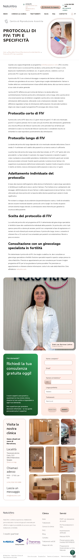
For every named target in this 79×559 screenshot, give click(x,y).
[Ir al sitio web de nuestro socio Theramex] (33, 541)
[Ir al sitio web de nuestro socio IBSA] (19, 541)
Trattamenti (35, 14)
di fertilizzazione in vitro (49, 65)
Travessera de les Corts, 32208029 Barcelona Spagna (31, 8)
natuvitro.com (21, 269)
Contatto (63, 14)
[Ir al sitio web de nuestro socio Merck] (8, 541)
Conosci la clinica (19, 14)
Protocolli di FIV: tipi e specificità (13, 54)
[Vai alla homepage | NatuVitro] (10, 7)
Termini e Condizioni (53, 556)
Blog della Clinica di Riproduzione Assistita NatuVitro (24, 52)
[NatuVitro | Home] (8, 513)
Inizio (5, 14)
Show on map (11, 462)
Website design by (66, 556)
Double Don (42, 556)
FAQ (53, 14)
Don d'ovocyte (32, 556)
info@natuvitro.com (13, 495)
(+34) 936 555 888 (14, 482)
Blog (46, 14)
